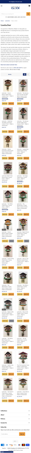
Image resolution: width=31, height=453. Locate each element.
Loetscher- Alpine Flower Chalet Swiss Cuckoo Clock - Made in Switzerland (23, 234)
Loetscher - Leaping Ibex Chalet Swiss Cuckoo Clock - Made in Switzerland (22, 151)
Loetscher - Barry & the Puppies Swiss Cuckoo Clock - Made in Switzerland (22, 314)
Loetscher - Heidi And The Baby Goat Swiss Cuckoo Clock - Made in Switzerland (7, 123)
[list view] (28, 74)
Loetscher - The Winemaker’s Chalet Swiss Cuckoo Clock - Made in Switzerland (7, 287)
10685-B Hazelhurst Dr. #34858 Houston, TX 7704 (18, 448)
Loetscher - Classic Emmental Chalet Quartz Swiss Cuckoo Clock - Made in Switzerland (7, 151)
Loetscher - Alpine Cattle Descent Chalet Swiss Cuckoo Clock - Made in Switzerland (8, 314)
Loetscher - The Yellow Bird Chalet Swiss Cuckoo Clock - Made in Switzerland (7, 340)
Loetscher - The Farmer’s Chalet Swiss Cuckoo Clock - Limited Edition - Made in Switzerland (8, 394)
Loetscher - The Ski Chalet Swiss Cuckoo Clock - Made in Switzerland (22, 340)
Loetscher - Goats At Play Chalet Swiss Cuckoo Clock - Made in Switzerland (8, 261)
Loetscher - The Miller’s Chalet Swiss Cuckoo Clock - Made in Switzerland (22, 287)
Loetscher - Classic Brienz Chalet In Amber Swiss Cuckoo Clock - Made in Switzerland (7, 234)
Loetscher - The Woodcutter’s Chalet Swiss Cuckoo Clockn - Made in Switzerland (22, 206)
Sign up (22, 434)
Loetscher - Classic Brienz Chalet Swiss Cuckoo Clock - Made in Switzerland (7, 95)
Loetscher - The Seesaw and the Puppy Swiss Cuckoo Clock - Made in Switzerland (23, 123)
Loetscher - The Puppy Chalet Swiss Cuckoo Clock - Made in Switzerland (22, 178)
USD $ (15, 441)
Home (2, 20)
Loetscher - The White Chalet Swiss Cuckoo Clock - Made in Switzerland (7, 206)
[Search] (28, 14)
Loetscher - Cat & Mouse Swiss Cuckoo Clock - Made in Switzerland (23, 393)
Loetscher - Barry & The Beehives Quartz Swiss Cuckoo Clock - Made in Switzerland (23, 261)
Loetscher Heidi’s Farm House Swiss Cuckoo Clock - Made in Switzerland (7, 178)
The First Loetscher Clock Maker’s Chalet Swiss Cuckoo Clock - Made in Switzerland (23, 367)
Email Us (4, 448)
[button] (5, 98)
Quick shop (4, 103)
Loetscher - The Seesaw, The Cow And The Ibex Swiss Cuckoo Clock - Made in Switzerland (23, 95)
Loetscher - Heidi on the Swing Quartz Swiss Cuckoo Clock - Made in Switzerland (7, 367)
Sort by (9, 74)
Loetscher (7, 20)
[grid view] (24, 74)
